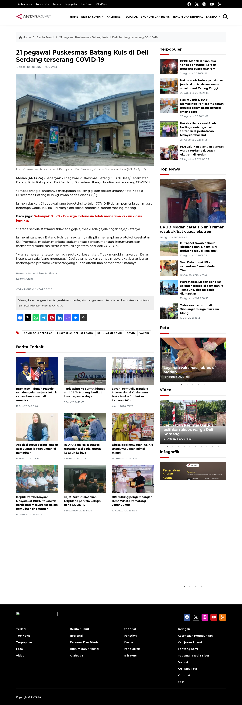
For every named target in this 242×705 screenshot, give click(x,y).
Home (74, 16)
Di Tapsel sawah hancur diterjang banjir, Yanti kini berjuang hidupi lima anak (198, 247)
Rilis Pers (101, 4)
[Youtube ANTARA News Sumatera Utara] (212, 4)
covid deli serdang (38, 333)
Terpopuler (70, 4)
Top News (86, 4)
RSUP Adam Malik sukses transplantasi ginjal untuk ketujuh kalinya (82, 448)
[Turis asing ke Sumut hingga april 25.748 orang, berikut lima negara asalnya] (85, 370)
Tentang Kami (188, 649)
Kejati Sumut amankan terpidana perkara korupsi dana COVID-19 (82, 501)
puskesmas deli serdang (75, 333)
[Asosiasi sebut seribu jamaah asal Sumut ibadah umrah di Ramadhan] (37, 426)
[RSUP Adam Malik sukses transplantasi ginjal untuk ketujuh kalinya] (85, 426)
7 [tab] (201, 447)
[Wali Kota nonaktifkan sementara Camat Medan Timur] (169, 268)
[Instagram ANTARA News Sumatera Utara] (204, 4)
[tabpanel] (193, 360)
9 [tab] (213, 447)
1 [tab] (181, 385)
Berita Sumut (91, 16)
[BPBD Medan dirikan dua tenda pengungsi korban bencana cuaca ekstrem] (169, 66)
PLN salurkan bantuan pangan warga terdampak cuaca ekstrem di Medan (202, 150)
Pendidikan (132, 649)
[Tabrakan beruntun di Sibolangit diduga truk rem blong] (169, 311)
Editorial (130, 629)
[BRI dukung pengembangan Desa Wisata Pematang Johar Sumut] (133, 479)
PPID (181, 682)
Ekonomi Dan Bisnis (155, 16)
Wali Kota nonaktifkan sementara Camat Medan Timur (198, 266)
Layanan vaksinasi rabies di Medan (190, 369)
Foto (164, 327)
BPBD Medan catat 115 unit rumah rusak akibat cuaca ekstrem (192, 229)
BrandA (183, 662)
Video (165, 390)
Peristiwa (130, 635)
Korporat (184, 675)
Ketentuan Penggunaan (195, 635)
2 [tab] (187, 385)
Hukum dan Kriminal (188, 16)
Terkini (57, 4)
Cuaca (128, 642)
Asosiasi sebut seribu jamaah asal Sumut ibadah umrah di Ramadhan (37, 448)
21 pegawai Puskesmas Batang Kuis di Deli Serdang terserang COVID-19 (108, 37)
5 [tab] (204, 385)
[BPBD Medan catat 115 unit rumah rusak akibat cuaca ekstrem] (193, 201)
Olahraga (76, 655)
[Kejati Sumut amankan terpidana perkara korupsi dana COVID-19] (85, 479)
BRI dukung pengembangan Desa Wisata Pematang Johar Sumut (132, 501)
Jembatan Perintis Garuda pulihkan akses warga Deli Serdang (189, 429)
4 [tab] (198, 385)
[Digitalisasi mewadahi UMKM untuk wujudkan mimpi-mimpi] (133, 426)
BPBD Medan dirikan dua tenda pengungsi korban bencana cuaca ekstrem (198, 65)
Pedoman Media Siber (193, 655)
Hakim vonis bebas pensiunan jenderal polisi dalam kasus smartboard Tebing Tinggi (201, 84)
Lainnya (212, 16)
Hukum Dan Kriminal (84, 649)
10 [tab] (218, 447)
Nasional (113, 16)
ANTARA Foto (188, 669)
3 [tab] (193, 385)
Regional (131, 16)
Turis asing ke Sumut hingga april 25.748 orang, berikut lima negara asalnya (84, 392)
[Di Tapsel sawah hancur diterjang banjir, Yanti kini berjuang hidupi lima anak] (169, 248)
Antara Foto (42, 4)
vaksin (144, 333)
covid (131, 333)
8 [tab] (207, 447)
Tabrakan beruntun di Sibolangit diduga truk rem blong (199, 309)
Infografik (169, 451)
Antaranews (25, 4)
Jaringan (184, 629)
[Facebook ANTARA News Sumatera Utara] (189, 4)
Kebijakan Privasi (190, 642)
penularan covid (109, 333)
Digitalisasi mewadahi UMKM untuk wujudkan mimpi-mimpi (132, 448)
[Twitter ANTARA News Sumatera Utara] (197, 4)
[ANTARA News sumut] (35, 16)
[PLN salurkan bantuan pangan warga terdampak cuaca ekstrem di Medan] (169, 152)
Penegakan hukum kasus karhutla (187, 571)
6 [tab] (196, 447)
